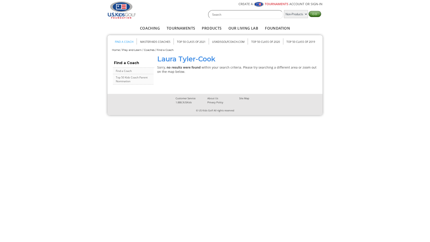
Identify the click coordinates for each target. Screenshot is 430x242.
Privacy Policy (215, 102)
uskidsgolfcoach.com (228, 42)
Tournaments (181, 28)
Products (211, 28)
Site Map (244, 98)
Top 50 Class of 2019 (300, 42)
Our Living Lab (243, 28)
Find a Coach (124, 42)
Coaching (150, 28)
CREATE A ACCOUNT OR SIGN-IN (280, 4)
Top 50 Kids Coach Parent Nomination (132, 79)
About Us (212, 98)
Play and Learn (132, 50)
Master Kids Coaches (155, 42)
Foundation (277, 28)
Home (116, 50)
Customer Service (186, 98)
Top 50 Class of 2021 (191, 42)
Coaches (149, 50)
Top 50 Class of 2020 (265, 42)
